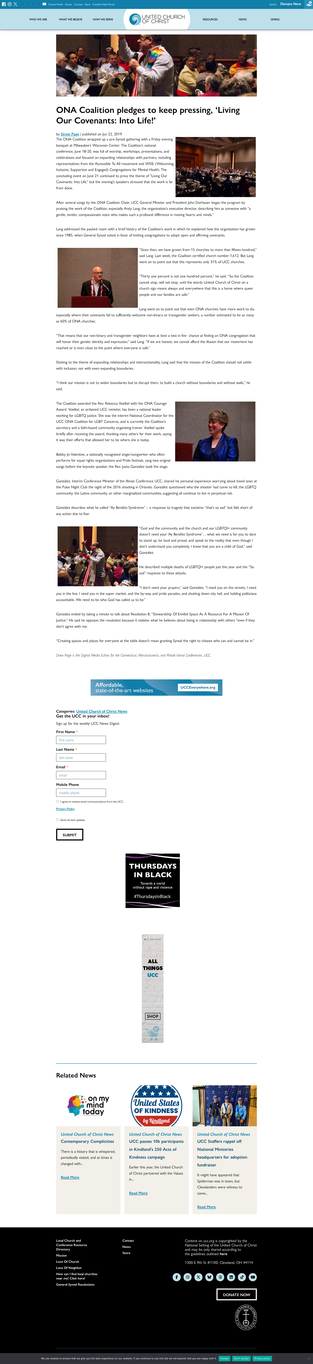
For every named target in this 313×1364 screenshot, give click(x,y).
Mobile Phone (67, 784)
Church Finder (55, 4)
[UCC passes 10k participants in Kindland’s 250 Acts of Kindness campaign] (156, 1105)
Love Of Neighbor (69, 1267)
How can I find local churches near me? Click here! (76, 1276)
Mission (61, 1255)
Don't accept (241, 1358)
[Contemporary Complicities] (88, 1105)
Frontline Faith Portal (103, 4)
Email (62, 766)
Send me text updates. (72, 819)
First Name (67, 731)
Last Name (66, 749)
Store (87, 4)
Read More (70, 1177)
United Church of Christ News (101, 711)
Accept (224, 1358)
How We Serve (103, 19)
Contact (78, 4)
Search (273, 4)
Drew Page (70, 133)
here (223, 1253)
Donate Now (290, 3)
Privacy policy (262, 1358)
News (126, 1246)
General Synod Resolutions (75, 1284)
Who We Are (38, 19)
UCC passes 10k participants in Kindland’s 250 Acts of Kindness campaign (156, 1149)
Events (68, 4)
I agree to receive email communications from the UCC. (92, 801)
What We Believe (70, 19)
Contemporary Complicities (87, 1141)
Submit (70, 834)
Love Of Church (67, 1261)
